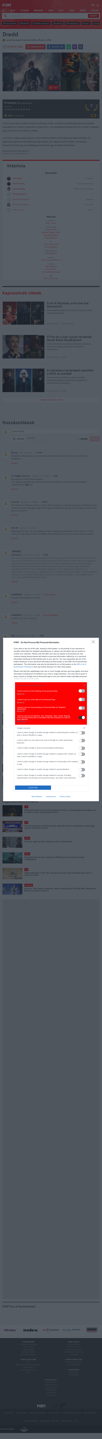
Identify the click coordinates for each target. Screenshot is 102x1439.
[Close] (94, 642)
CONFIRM (33, 788)
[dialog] (51, 719)
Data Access (51, 796)
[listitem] (51, 685)
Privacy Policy (65, 796)
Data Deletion (37, 796)
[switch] (82, 691)
